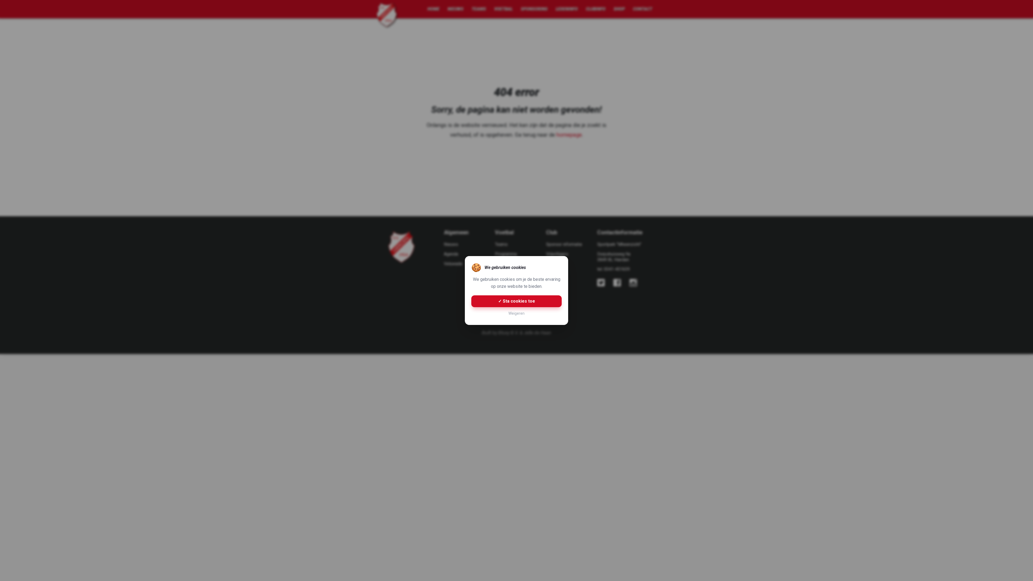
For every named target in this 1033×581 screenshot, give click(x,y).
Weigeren (516, 313)
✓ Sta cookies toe (516, 301)
